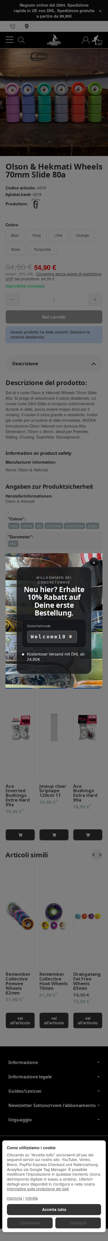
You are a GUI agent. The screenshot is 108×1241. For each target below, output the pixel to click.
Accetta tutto (54, 1209)
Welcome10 (48, 637)
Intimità (31, 1198)
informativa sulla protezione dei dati (38, 1188)
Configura (78, 1223)
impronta (14, 1198)
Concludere (30, 1223)
